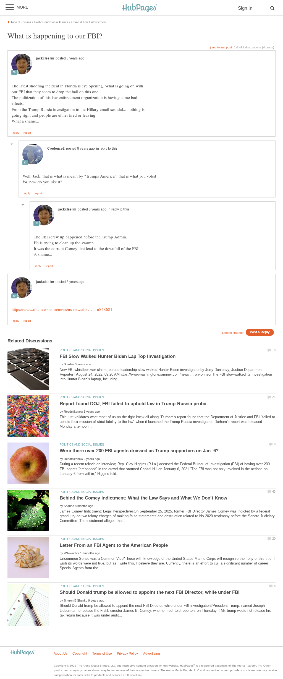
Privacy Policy (127, 653)
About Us (60, 653)
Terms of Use (102, 653)
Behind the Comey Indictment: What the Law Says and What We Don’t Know (143, 498)
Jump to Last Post (221, 47)
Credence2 (56, 148)
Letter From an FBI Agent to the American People (114, 545)
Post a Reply (260, 332)
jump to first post (233, 332)
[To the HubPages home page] (22, 652)
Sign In (245, 8)
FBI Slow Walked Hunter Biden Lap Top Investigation (117, 356)
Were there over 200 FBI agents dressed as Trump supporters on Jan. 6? (139, 450)
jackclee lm (45, 58)
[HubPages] (140, 8)
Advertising (151, 653)
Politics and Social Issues (82, 350)
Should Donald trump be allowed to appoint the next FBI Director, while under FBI (150, 592)
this (114, 148)
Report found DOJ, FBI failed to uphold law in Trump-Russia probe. (134, 403)
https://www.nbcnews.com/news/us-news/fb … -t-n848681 (62, 309)
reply (16, 132)
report (27, 132)
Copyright (79, 653)
